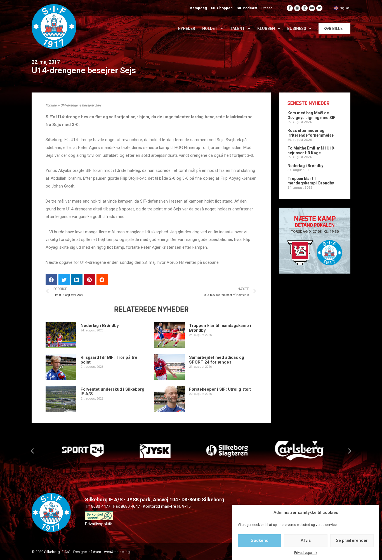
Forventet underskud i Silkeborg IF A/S (112, 392)
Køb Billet (334, 28)
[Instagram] (304, 8)
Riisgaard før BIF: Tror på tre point (109, 360)
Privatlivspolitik (305, 553)
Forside (51, 105)
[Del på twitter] (64, 279)
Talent (237, 28)
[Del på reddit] (102, 279)
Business (296, 28)
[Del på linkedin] (76, 279)
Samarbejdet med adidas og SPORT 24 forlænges (216, 360)
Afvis (306, 540)
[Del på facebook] (51, 279)
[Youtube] (312, 8)
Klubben (266, 28)
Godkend (259, 540)
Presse (266, 8)
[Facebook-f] (290, 8)
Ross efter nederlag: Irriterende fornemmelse (310, 132)
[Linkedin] (297, 8)
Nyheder (186, 28)
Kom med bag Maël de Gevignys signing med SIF (311, 115)
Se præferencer (352, 540)
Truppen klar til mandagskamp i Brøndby (220, 328)
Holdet (210, 28)
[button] (32, 450)
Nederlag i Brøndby (100, 325)
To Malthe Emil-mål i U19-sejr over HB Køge (311, 150)
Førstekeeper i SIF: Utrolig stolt (220, 389)
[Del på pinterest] (89, 279)
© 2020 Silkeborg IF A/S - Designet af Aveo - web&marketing (81, 552)
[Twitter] (319, 8)
